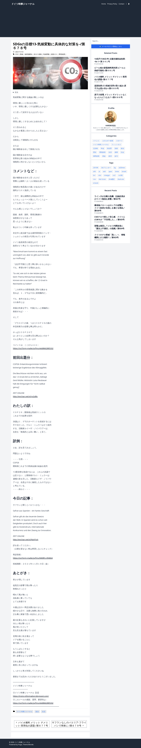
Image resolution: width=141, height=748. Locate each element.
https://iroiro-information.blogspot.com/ (31, 696)
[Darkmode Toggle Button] (128, 4)
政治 (37, 711)
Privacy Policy (112, 4)
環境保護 (62, 54)
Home (103, 4)
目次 (16, 92)
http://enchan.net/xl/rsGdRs (25, 396)
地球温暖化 (28, 54)
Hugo (20, 744)
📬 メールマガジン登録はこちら (111, 46)
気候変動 (46, 54)
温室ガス (54, 54)
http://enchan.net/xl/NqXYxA (25, 539)
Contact (121, 4)
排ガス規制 (38, 54)
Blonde (30, 744)
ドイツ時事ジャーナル (24, 711)
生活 (43, 711)
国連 (21, 54)
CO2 (16, 54)
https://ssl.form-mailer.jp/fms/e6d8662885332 (33, 348)
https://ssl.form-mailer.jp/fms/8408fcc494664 (33, 558)
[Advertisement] (70, 22)
